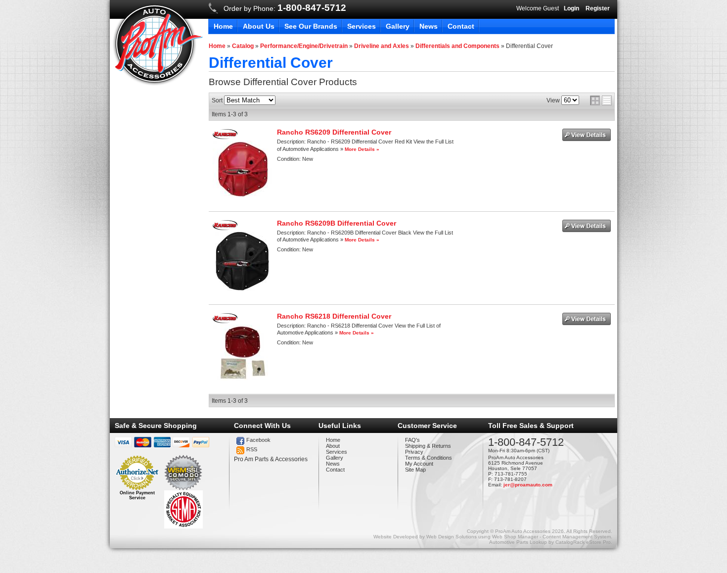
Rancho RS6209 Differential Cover (334, 132)
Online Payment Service (137, 495)
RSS (251, 449)
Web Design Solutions (451, 536)
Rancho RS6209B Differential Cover (336, 223)
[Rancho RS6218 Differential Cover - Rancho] (225, 321)
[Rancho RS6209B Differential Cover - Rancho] (225, 228)
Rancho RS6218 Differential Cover (334, 316)
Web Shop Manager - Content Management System (551, 536)
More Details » (362, 149)
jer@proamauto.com (527, 484)
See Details (586, 135)
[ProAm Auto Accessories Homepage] (157, 43)
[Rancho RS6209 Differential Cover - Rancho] (225, 137)
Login (571, 8)
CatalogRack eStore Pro (583, 542)
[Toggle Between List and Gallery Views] (601, 100)
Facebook (258, 440)
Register (598, 8)
